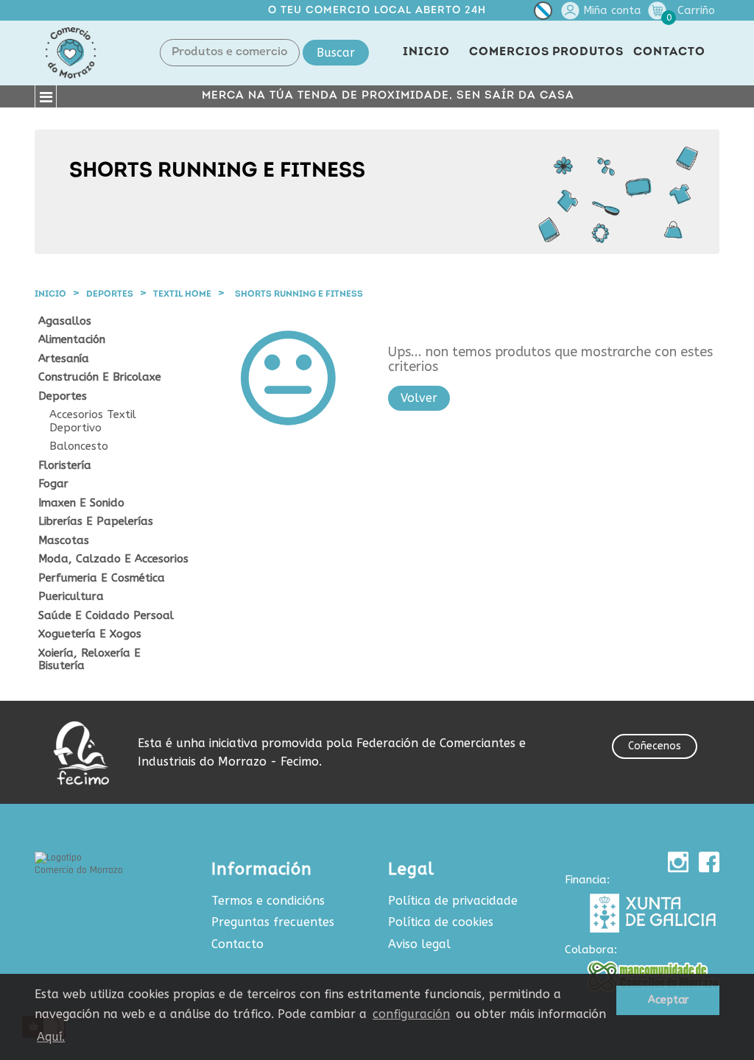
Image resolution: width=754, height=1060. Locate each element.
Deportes (62, 396)
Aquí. (51, 1037)
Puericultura (71, 596)
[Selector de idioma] (543, 13)
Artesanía (63, 359)
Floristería (64, 465)
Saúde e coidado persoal (106, 616)
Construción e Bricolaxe (99, 377)
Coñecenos (654, 746)
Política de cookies (440, 922)
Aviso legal (419, 944)
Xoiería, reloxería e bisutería (89, 660)
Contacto (237, 944)
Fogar (53, 484)
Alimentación (71, 339)
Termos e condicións (268, 901)
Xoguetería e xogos (89, 634)
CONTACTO (669, 52)
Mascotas (63, 540)
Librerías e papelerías (95, 521)
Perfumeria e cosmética (101, 578)
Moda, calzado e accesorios (113, 559)
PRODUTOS (588, 52)
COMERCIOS (509, 52)
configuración (411, 1014)
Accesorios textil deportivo (92, 421)
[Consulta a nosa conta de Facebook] (709, 862)
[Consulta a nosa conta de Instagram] (678, 862)
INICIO (426, 52)
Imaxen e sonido (81, 503)
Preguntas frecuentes (272, 922)
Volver (419, 398)
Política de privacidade (453, 901)
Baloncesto (78, 446)
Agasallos (64, 321)
